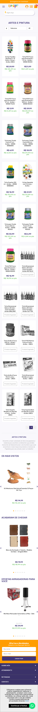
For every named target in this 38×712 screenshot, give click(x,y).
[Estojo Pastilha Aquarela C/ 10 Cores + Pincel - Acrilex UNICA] (10, 46)
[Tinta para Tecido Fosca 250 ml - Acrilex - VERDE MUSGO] (10, 213)
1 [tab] (13, 572)
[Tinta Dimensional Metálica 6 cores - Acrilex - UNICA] (28, 364)
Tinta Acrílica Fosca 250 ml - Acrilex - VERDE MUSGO (10, 342)
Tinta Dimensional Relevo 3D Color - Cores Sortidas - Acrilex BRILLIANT (10, 308)
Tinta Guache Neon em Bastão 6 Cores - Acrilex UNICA (27, 411)
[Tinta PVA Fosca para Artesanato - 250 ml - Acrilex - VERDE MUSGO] (28, 88)
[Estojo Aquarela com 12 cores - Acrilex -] (28, 171)
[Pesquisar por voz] (5, 12)
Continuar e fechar (19, 706)
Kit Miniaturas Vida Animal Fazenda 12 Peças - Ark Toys (19, 489)
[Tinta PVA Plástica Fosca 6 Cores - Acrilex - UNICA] (28, 330)
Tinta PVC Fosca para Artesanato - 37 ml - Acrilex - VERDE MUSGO (28, 59)
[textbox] (19, 12)
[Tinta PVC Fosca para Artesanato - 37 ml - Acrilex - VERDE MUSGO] (28, 46)
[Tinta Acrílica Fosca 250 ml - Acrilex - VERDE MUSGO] (10, 330)
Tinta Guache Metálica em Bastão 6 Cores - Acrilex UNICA (10, 412)
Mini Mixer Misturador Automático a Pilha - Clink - (19, 614)
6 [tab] (22, 572)
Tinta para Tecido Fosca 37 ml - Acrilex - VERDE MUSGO (27, 226)
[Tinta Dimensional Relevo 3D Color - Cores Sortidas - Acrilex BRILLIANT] (10, 295)
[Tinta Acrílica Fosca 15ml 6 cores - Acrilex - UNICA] (10, 364)
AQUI (27, 701)
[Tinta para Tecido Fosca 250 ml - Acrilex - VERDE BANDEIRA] (28, 130)
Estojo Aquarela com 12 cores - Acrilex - (28, 184)
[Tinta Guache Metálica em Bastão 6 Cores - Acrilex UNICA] (10, 399)
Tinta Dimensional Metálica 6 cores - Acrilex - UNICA (28, 377)
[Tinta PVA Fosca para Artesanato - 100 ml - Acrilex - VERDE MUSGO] (10, 255)
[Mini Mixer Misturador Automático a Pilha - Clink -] (19, 599)
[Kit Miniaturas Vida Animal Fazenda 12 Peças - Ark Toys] (19, 474)
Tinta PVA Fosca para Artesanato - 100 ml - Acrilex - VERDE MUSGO (10, 268)
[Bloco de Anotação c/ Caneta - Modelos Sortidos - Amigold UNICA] (19, 536)
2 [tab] (15, 572)
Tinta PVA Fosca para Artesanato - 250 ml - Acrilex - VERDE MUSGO (28, 101)
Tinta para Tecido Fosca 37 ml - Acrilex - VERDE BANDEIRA (10, 143)
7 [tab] (24, 572)
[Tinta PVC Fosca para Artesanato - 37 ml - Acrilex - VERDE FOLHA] (10, 88)
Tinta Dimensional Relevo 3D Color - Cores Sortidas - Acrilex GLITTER (28, 308)
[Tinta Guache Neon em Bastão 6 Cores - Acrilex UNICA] (28, 399)
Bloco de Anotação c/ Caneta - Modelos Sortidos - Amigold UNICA (19, 551)
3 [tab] (17, 572)
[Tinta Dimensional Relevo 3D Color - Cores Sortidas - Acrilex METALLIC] (28, 255)
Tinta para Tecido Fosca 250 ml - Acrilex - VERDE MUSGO (10, 226)
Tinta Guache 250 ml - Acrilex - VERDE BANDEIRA (10, 184)
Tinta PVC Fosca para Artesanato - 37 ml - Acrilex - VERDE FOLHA (10, 101)
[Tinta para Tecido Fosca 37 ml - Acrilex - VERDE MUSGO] (28, 213)
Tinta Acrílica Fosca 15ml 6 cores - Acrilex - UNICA (10, 377)
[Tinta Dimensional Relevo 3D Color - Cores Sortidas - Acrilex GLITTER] (28, 295)
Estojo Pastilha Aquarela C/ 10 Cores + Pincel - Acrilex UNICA (10, 59)
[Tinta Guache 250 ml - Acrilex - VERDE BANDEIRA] (10, 171)
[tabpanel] (19, 484)
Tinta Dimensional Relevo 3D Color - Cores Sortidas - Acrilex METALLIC (28, 268)
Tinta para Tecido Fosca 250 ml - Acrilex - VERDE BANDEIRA (27, 143)
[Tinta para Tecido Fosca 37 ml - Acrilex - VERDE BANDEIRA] (10, 130)
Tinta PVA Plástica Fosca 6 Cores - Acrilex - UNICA (28, 342)
